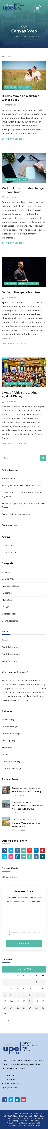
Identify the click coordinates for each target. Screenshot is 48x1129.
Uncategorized (9, 613)
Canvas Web (10, 87)
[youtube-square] (29, 850)
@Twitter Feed (9, 877)
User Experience (10, 620)
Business (6, 571)
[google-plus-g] (23, 850)
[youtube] (23, 1099)
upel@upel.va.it (10, 1087)
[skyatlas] (23, 856)
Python (22, 179)
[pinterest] (42, 850)
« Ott (10, 1020)
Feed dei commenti (11, 654)
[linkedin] (36, 850)
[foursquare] (17, 856)
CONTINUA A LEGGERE (13, 139)
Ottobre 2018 (9, 552)
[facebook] (4, 850)
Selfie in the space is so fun (21, 292)
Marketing (24, 384)
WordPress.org (9, 661)
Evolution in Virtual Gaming (16, 514)
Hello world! (8, 478)
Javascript (24, 87)
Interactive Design (28, 283)
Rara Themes (35, 1125)
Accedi (5, 640)
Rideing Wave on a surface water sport (20, 98)
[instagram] (17, 850)
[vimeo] (4, 856)
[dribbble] (10, 856)
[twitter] (10, 850)
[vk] (36, 856)
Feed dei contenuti (11, 647)
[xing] (42, 856)
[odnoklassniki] (29, 856)
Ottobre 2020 (9, 545)
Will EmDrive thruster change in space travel (23, 190)
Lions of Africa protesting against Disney (20, 394)
